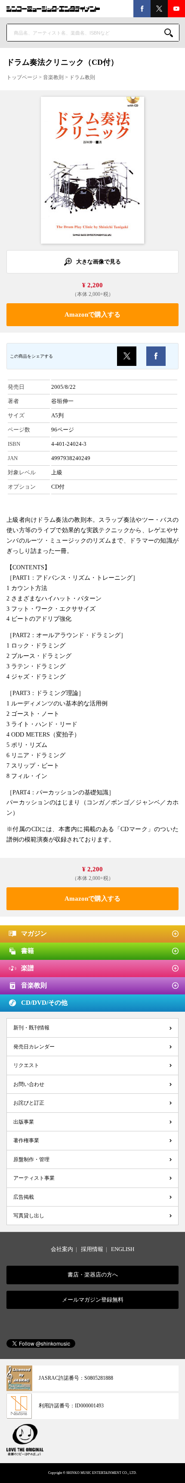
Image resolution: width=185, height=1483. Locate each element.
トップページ (21, 77)
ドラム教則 (82, 77)
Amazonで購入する (92, 314)
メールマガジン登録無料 (92, 1299)
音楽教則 (53, 77)
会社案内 (62, 1249)
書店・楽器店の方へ (93, 1274)
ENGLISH (122, 1249)
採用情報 (92, 1249)
